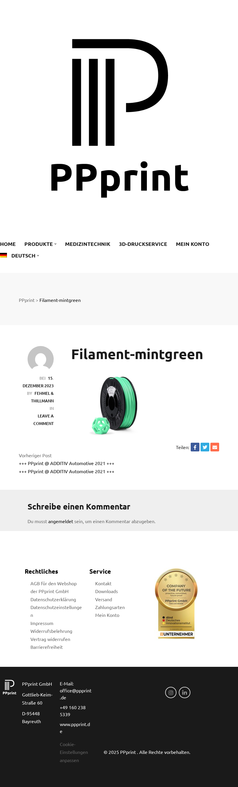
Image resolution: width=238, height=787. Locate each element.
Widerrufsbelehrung (51, 631)
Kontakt (103, 583)
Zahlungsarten (110, 607)
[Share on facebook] (195, 447)
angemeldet (60, 521)
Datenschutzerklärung (53, 599)
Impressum (41, 623)
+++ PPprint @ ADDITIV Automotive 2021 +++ (66, 463)
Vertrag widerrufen (50, 639)
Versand (103, 599)
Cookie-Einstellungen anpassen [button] (74, 752)
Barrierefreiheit (46, 647)
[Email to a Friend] (214, 447)
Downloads (106, 591)
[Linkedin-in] (184, 692)
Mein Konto (107, 615)
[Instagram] (171, 692)
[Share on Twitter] (205, 447)
